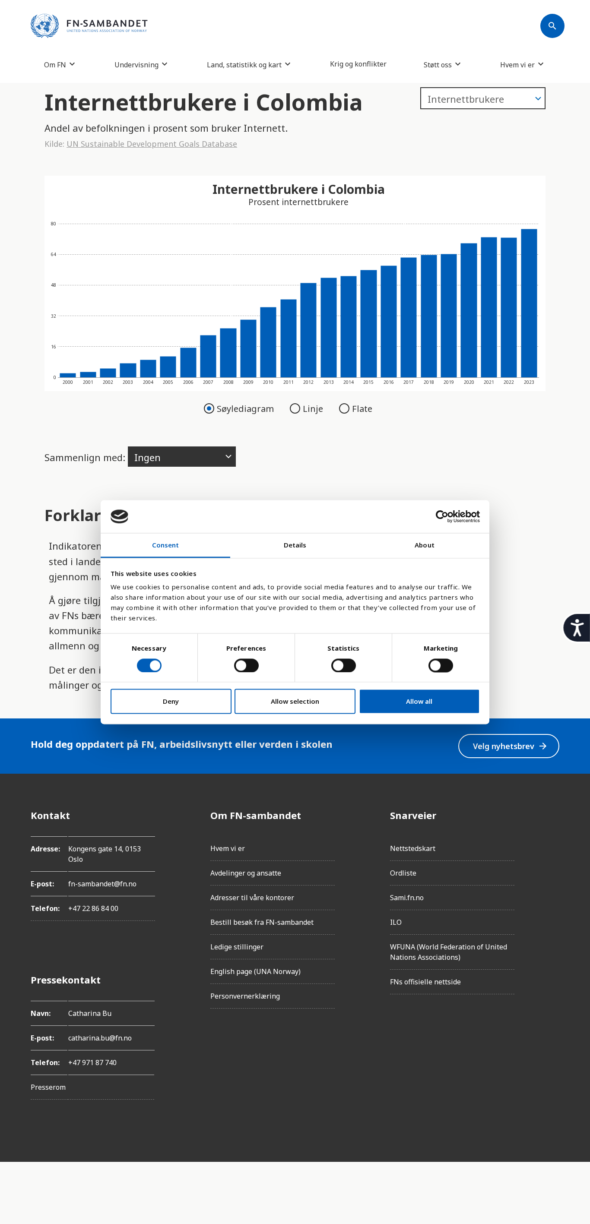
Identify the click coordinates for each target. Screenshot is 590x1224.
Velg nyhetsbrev (510, 746)
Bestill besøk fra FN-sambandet (262, 922)
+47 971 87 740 (92, 1062)
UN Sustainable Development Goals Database (152, 144)
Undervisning (136, 64)
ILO (396, 922)
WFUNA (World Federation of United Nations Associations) (448, 952)
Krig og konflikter (358, 64)
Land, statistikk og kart (244, 64)
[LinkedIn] (552, 863)
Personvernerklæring (245, 996)
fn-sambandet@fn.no (102, 884)
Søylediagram (246, 408)
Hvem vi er (517, 64)
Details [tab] (295, 545)
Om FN (55, 64)
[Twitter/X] (552, 888)
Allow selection (295, 701)
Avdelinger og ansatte (245, 873)
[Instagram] (552, 839)
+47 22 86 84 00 (93, 908)
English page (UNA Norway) (255, 971)
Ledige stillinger (236, 947)
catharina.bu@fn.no (100, 1038)
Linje (314, 408)
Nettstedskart (412, 848)
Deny (171, 701)
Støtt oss (438, 64)
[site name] (89, 26)
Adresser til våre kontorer (252, 897)
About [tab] (425, 545)
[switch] (246, 665)
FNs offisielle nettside (425, 982)
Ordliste (403, 873)
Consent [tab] (165, 545)
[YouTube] (552, 912)
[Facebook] (552, 815)
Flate (362, 408)
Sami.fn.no (407, 897)
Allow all (419, 701)
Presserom (48, 1087)
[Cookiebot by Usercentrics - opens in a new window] (442, 516)
